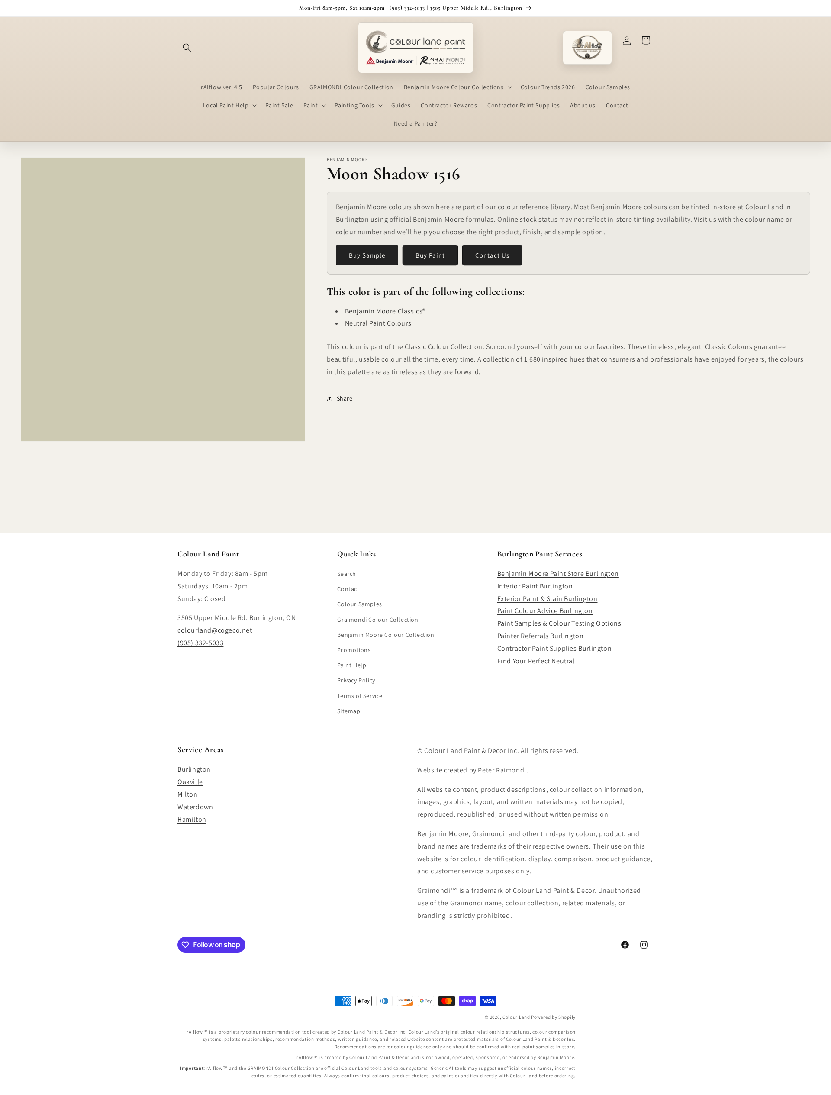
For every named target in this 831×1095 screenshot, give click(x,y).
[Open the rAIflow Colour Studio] (587, 48)
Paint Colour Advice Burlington (545, 610)
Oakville (190, 781)
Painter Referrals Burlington (540, 635)
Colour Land (516, 1017)
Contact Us (492, 255)
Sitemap (348, 711)
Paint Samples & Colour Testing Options (559, 623)
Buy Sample (367, 255)
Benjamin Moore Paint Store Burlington (558, 573)
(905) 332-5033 (200, 642)
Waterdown (195, 806)
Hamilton (191, 819)
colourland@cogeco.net (214, 630)
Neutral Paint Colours (378, 323)
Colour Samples (359, 604)
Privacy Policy (356, 680)
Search (346, 574)
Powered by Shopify (553, 1017)
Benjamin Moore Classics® (385, 311)
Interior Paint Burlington (535, 586)
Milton (187, 794)
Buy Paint (430, 255)
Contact (348, 589)
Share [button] (345, 398)
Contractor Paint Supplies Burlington (554, 648)
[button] (186, 47)
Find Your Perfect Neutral (536, 660)
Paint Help (351, 665)
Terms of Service (360, 696)
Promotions (353, 650)
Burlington (194, 769)
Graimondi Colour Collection (377, 619)
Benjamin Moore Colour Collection (385, 635)
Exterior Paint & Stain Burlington (547, 598)
